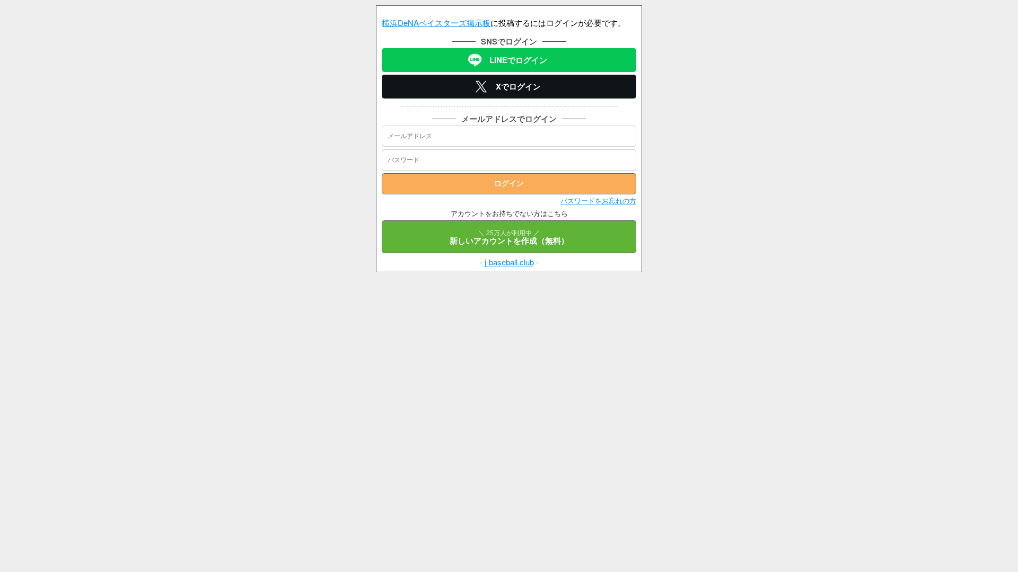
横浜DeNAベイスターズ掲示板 (436, 22)
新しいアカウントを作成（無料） (509, 237)
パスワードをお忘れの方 (598, 200)
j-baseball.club (509, 261)
